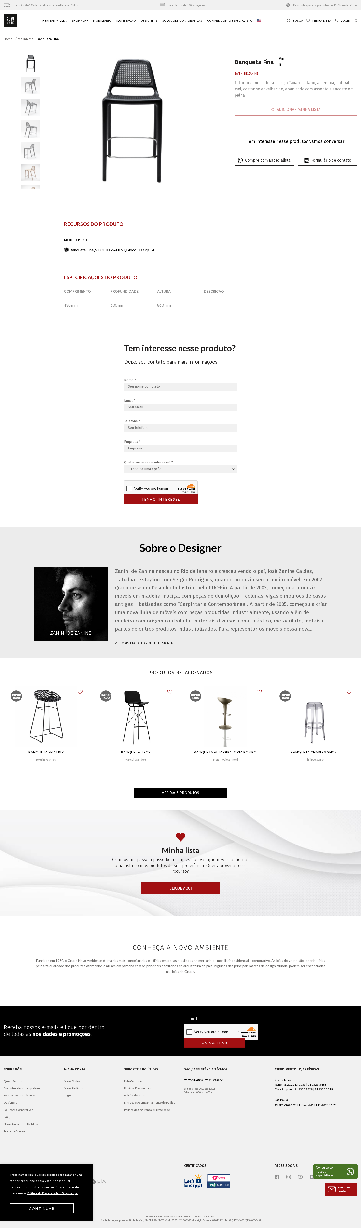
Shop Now (80, 20)
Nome (130, 380)
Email (129, 400)
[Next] (200, 122)
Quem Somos (13, 1081)
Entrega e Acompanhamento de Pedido (149, 1102)
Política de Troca (134, 1095)
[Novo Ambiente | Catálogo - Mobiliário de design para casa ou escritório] (10, 20)
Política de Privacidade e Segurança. (52, 1193)
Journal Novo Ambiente (19, 1095)
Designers (149, 20)
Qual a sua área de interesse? (148, 462)
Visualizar (46, 774)
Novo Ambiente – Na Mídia (21, 1124)
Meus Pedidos (73, 1088)
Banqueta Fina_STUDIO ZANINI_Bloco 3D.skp (109, 249)
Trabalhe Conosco (15, 1131)
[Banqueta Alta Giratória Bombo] (225, 716)
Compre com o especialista (229, 20)
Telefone (132, 421)
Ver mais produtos (180, 793)
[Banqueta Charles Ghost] (315, 716)
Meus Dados (72, 1081)
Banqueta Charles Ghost (315, 752)
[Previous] (61, 122)
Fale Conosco (133, 1081)
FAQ (7, 1117)
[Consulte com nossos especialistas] (335, 1171)
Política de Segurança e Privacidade (147, 1110)
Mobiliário (102, 20)
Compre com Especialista (268, 160)
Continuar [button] (42, 1208)
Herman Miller (54, 20)
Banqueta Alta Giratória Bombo (225, 752)
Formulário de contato (331, 160)
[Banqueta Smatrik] (46, 716)
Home (8, 39)
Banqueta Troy (136, 752)
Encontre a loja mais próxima (22, 1088)
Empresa (132, 442)
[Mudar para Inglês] (259, 21)
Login (67, 1095)
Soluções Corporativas (182, 20)
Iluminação (126, 20)
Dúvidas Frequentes (137, 1088)
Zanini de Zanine (246, 73)
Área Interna (24, 39)
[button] (296, 110)
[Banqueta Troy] (135, 716)
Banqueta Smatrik (46, 752)
